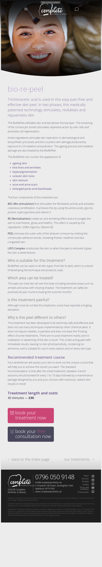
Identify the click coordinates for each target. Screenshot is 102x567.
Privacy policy (83, 492)
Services (85, 478)
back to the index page (31, 459)
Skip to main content (50, 2)
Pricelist (85, 481)
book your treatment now (30, 415)
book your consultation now (33, 434)
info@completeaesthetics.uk (48, 482)
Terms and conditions (84, 488)
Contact (85, 484)
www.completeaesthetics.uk (48, 491)
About (86, 475)
